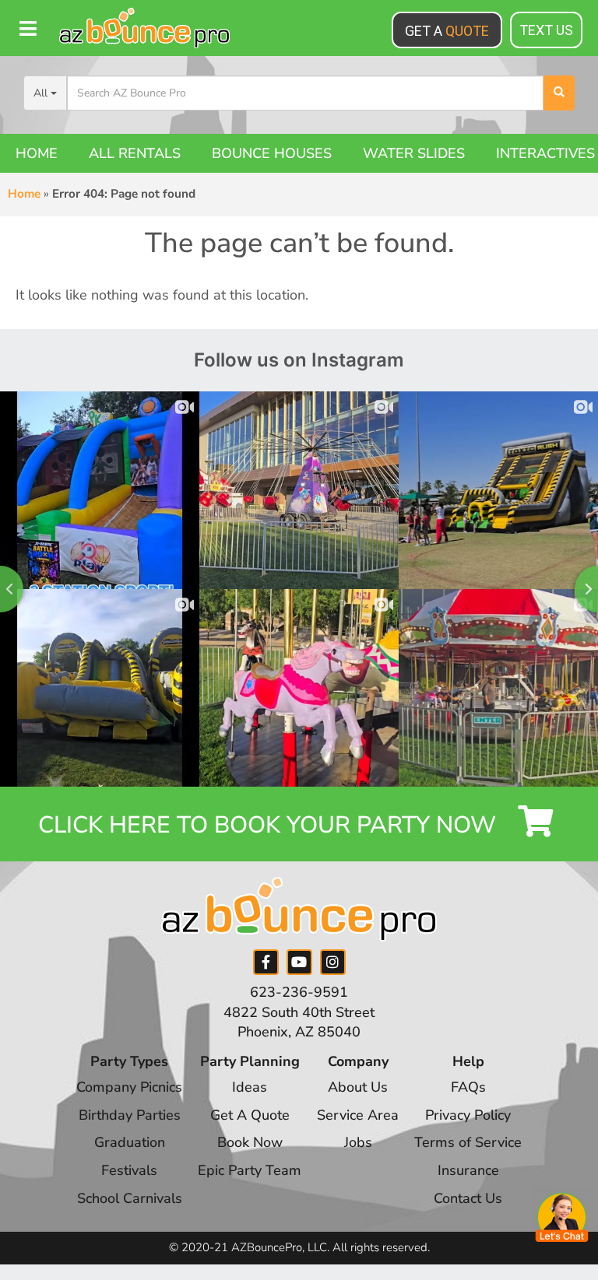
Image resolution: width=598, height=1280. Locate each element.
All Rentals (135, 153)
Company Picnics (129, 1087)
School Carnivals (129, 1198)
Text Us (546, 30)
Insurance (468, 1170)
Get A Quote (250, 1115)
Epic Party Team (249, 1170)
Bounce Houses (272, 153)
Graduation (129, 1142)
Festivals (129, 1170)
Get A (447, 31)
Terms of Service (468, 1142)
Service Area (358, 1115)
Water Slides (414, 153)
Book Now (250, 1142)
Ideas (249, 1087)
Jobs (358, 1142)
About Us (358, 1087)
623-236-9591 (299, 992)
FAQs (468, 1087)
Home (37, 153)
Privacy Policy (468, 1115)
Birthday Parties (130, 1115)
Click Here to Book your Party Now (270, 825)
